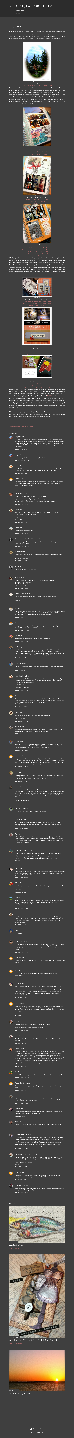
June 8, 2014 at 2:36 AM (21, 1015)
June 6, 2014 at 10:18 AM (22, 892)
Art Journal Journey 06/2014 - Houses (37, 153)
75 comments (17, 1248)
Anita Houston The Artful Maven (26, 539)
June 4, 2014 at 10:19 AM (22, 617)
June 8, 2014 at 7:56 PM (21, 1129)
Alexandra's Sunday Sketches (37, 305)
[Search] (63, 5)
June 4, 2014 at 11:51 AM (21, 641)
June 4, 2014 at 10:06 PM (22, 706)
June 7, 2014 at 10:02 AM (22, 965)
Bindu (17, 930)
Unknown (18, 958)
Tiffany (17, 566)
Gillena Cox (18, 883)
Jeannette (18, 552)
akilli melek (18, 787)
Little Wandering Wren (22, 850)
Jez (16, 608)
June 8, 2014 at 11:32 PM (21, 1148)
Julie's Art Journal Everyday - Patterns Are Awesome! (37, 250)
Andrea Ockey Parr (21, 1134)
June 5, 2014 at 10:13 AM (21, 781)
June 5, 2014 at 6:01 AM (21, 736)
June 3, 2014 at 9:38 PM (21, 533)
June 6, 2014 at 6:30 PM (21, 936)
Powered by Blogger (38, 1429)
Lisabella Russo (20, 1185)
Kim (16, 1121)
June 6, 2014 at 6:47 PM (21, 952)
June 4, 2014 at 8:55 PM (21, 690)
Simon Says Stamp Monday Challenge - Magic (37, 350)
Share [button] (10, 424)
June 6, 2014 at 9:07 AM (21, 863)
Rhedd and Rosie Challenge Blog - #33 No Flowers (37, 383)
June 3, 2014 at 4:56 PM (21, 488)
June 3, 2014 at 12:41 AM (21, 449)
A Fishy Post (16, 1244)
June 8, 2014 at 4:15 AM (21, 1030)
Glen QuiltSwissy (20, 808)
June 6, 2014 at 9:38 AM (21, 877)
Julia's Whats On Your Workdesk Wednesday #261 (37, 301)
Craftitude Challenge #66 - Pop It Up (37, 352)
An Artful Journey (20, 1393)
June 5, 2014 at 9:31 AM (21, 766)
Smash (31, 426)
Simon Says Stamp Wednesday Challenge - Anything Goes (37, 151)
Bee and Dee (19, 663)
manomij (18, 1003)
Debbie (17, 1096)
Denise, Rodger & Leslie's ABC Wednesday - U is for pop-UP (37, 354)
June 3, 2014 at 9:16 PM (21, 522)
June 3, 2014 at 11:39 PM (21, 561)
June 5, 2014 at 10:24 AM (22, 803)
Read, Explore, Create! (36, 5)
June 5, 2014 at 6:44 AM (21, 750)
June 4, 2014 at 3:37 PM (21, 657)
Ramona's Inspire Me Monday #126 (37, 155)
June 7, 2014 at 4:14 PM (21, 997)
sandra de (18, 727)
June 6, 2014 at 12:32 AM (22, 845)
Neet (16, 772)
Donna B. (18, 479)
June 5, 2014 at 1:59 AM (21, 721)
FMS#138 (50, 396)
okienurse (18, 983)
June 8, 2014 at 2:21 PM (21, 1103)
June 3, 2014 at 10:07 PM (22, 546)
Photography (25, 426)
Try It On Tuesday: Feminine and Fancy (37, 199)
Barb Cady (18, 647)
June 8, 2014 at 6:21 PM (21, 1116)
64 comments (18, 1343)
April (16, 696)
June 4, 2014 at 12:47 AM (22, 572)
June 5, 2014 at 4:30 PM (21, 828)
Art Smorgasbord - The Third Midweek (33, 1340)
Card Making (17, 426)
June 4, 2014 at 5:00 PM (22, 670)
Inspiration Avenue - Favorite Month (37, 248)
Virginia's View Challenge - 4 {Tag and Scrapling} (37, 387)
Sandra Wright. (20, 493)
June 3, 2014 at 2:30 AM (21, 473)
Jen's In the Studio (37, 203)
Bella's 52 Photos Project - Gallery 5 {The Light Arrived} (37, 85)
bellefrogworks (20, 941)
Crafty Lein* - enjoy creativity (25, 1154)
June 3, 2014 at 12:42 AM (22, 460)
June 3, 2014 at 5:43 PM (21, 504)
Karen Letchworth (21, 676)
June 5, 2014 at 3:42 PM (21, 814)
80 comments (18, 1397)
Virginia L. (18, 437)
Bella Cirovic (19, 1036)
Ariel (16, 897)
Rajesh (17, 528)
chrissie (17, 712)
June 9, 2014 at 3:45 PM (21, 1192)
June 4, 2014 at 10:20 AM (22, 630)
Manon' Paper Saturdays (37, 255)
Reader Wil (18, 577)
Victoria (17, 1109)
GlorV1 (17, 868)
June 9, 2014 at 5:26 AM (21, 1167)
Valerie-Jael (19, 466)
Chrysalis (18, 741)
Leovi (17, 636)
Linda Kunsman (20, 914)
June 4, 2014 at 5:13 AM (21, 603)
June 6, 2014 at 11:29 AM (21, 925)
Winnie (17, 756)
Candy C (18, 1049)
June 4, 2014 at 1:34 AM (21, 588)
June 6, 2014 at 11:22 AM (21, 908)
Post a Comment (14, 1197)
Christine (18, 1072)
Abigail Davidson (20, 1083)
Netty (17, 1021)
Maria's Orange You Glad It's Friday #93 (37, 254)
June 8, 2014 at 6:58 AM (21, 1043)
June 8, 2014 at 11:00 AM (22, 1077)
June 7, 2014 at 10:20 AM (22, 978)
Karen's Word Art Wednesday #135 (37, 201)
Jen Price (18, 970)
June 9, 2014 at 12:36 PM (22, 1179)
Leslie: (17, 510)
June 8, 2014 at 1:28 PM (21, 1090)
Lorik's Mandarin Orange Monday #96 (37, 251)
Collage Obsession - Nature (37, 385)
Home (18, 13)
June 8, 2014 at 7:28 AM (21, 1066)
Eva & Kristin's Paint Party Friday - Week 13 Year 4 (37, 303)
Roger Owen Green (21, 594)
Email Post (17, 424)
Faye (16, 834)
